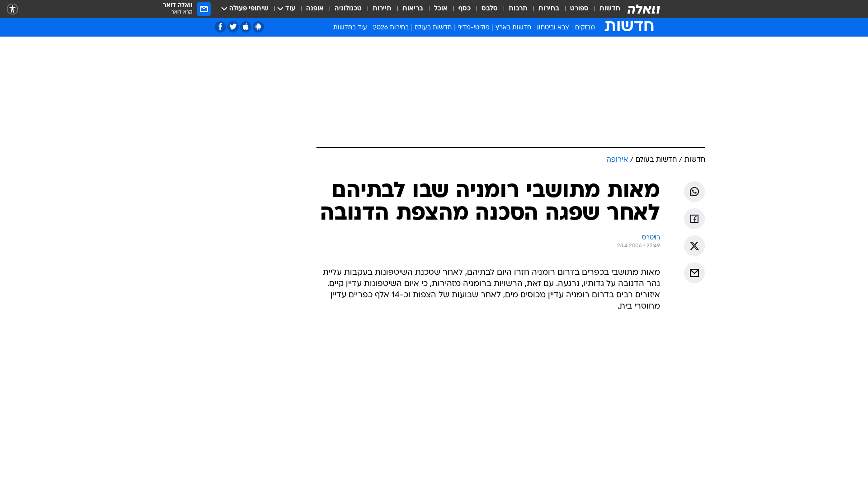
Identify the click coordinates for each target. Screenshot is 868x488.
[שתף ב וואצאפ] (694, 191)
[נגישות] (12, 9)
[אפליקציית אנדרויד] (258, 27)
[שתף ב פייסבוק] (694, 218)
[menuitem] (604, 9)
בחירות (548, 8)
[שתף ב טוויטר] (694, 245)
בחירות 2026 (391, 28)
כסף (464, 8)
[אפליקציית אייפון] (245, 27)
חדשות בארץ (513, 28)
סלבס (489, 8)
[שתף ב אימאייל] (694, 273)
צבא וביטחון (553, 28)
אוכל (441, 8)
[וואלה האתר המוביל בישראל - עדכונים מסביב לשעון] (643, 9)
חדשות (609, 8)
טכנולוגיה (348, 8)
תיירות (382, 8)
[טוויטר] (233, 27)
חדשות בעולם (433, 28)
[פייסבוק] (220, 27)
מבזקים (585, 28)
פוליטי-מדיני (474, 28)
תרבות (518, 8)
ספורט (579, 8)
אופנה (315, 8)
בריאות (412, 8)
